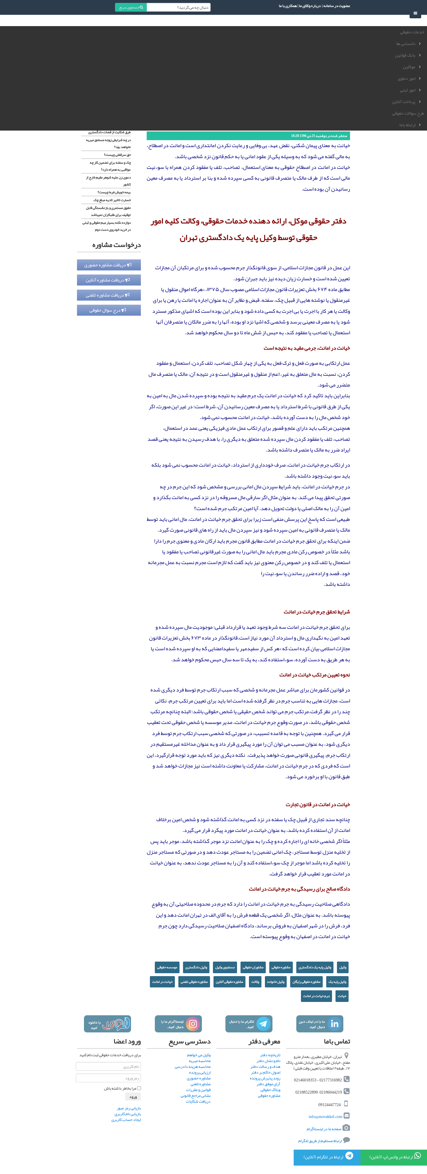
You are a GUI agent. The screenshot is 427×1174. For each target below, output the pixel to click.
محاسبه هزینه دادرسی (193, 1066)
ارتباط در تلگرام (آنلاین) (324, 1157)
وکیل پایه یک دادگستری (315, 967)
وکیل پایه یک (337, 981)
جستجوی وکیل (225, 967)
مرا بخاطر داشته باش (120, 1088)
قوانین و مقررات (198, 1090)
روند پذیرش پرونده (265, 1078)
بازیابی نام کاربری (127, 1114)
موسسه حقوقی (167, 967)
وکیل (342, 967)
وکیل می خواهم (199, 1055)
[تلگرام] (249, 1024)
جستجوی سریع (129, 7)
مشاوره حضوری (199, 1078)
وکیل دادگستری (196, 967)
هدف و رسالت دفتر (265, 1066)
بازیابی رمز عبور (129, 1108)
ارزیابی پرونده (200, 1072)
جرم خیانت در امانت (316, 995)
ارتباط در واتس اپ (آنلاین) (391, 1157)
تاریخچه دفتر (270, 1055)
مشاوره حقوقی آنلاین (229, 981)
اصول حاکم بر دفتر (265, 1072)
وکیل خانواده (275, 981)
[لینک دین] (320, 1024)
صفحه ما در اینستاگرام (324, 1129)
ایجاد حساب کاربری (126, 1119)
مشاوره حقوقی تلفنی (194, 981)
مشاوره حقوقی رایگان (306, 981)
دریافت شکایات (198, 1101)
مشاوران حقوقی (253, 967)
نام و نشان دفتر (268, 1060)
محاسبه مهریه (200, 1060)
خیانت (342, 995)
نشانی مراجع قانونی (196, 1095)
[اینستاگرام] (178, 1024)
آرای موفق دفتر (268, 1084)
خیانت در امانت (162, 981)
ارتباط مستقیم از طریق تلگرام (320, 1141)
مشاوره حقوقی (281, 967)
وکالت (255, 981)
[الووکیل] (107, 1024)
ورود (133, 1096)
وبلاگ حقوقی (270, 1090)
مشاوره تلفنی (201, 1084)
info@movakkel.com (325, 1117)
